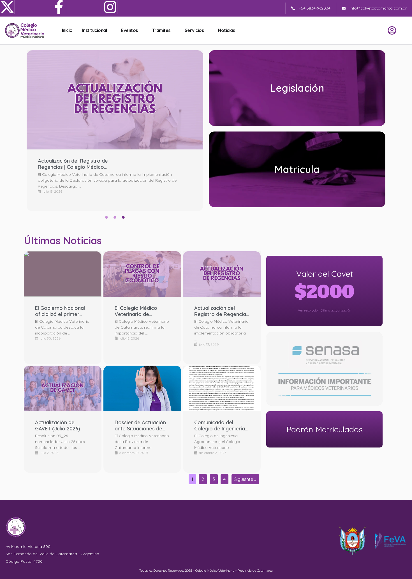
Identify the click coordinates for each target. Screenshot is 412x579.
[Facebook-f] (59, 7)
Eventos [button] (129, 30)
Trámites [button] (161, 30)
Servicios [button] (194, 30)
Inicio (67, 30)
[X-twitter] (7, 7)
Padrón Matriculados (324, 429)
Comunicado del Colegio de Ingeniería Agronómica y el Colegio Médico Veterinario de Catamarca (219, 425)
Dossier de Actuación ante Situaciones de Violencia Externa (140, 425)
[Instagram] (110, 7)
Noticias (226, 30)
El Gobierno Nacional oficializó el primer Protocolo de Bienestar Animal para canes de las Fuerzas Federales (61, 311)
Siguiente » (245, 479)
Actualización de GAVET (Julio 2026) (57, 425)
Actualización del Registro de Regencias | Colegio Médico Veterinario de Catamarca (73, 164)
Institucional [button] (94, 30)
